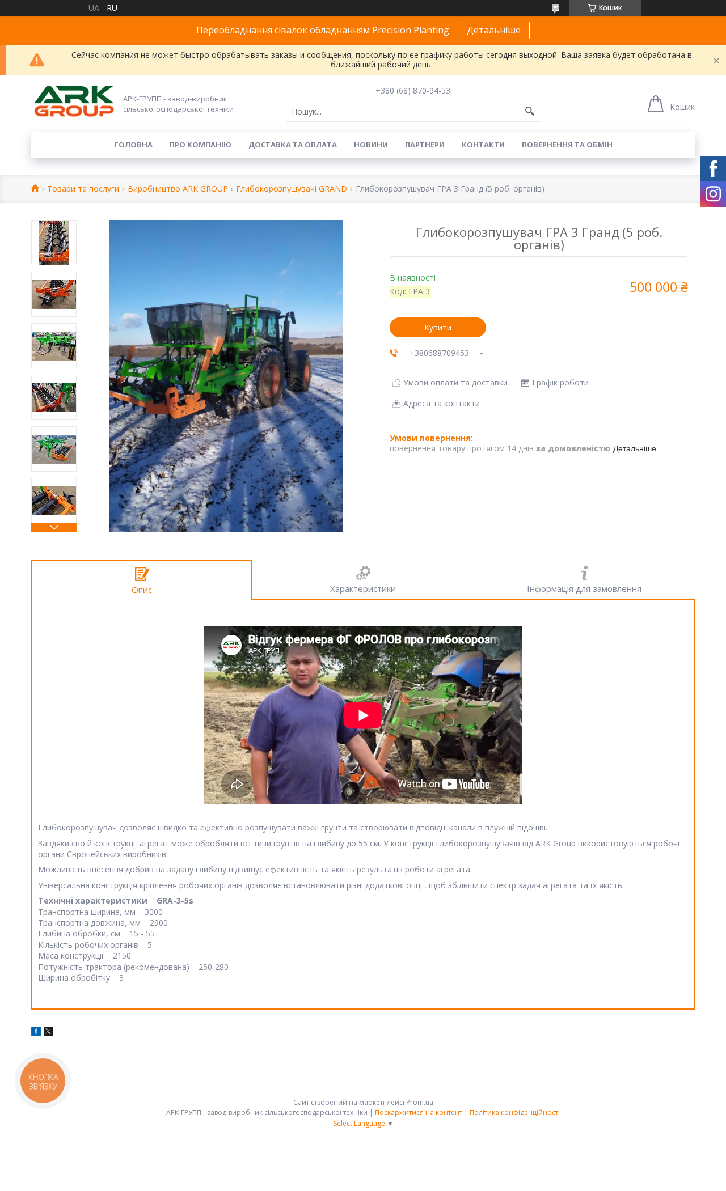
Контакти (483, 144)
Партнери (425, 144)
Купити (437, 327)
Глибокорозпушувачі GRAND (291, 189)
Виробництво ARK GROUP (178, 189)
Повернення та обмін (567, 144)
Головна (133, 144)
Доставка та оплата (292, 144)
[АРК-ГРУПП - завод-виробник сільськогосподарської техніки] (73, 102)
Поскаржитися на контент (418, 1112)
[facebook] (36, 1032)
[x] (48, 1032)
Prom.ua (419, 1102)
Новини (371, 144)
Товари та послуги (83, 189)
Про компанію (200, 144)
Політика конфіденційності (515, 1112)
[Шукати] (529, 111)
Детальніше (494, 30)
